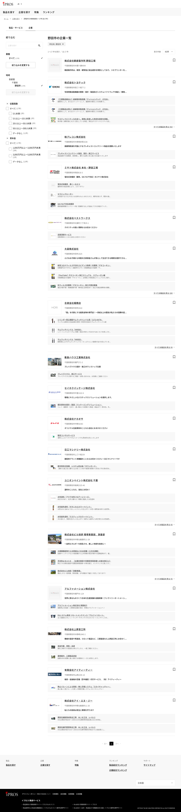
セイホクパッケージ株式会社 (80, 388)
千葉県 (15, 82)
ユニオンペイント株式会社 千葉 (81, 480)
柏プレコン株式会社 (75, 137)
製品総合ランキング (118, 764)
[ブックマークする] (174, 60)
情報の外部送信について (44, 794)
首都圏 (12, 79)
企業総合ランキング (118, 770)
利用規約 (55, 794)
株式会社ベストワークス (77, 218)
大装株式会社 (72, 249)
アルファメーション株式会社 (80, 588)
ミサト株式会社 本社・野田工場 (81, 167)
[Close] (63, 44)
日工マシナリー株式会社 (77, 449)
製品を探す (9, 12)
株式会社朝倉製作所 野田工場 (80, 60)
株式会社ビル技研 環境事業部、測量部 (85, 534)
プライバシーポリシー (29, 794)
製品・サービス (16, 27)
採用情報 (71, 794)
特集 (36, 12)
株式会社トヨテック (75, 82)
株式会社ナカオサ (74, 419)
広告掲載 (79, 794)
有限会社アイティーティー (79, 670)
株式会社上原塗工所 (75, 629)
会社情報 (63, 794)
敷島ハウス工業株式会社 (77, 357)
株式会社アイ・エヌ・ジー (79, 700)
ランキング (49, 12)
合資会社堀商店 (73, 303)
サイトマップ (149, 764)
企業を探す (24, 12)
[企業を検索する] (39, 45)
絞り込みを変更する (21, 65)
